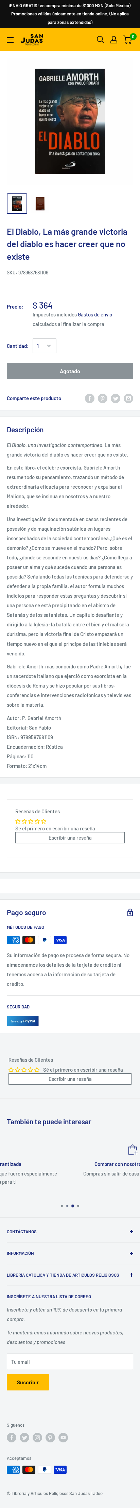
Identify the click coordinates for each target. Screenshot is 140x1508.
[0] (127, 40)
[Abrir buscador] (100, 39)
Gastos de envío (95, 314)
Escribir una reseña (70, 837)
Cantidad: (18, 346)
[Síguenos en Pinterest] (50, 1437)
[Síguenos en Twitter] (24, 1437)
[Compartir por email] (128, 398)
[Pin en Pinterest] (102, 398)
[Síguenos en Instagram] (37, 1437)
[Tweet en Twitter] (115, 398)
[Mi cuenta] (113, 39)
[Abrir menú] (10, 40)
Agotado (70, 371)
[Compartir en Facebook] (89, 398)
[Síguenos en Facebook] (11, 1437)
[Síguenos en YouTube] (63, 1437)
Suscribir (28, 1382)
